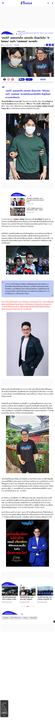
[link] (27, 202)
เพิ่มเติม (5, 709)
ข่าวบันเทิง (5, 618)
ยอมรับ (4, 712)
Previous (50, 584)
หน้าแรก (19, 31)
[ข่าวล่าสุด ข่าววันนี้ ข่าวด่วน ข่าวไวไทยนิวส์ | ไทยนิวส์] (26, 3)
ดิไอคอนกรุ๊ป (33, 618)
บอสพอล (25, 618)
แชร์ (44, 45)
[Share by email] (53, 45)
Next (53, 584)
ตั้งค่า (4, 715)
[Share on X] (50, 45)
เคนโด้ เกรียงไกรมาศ (15, 618)
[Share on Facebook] (47, 45)
